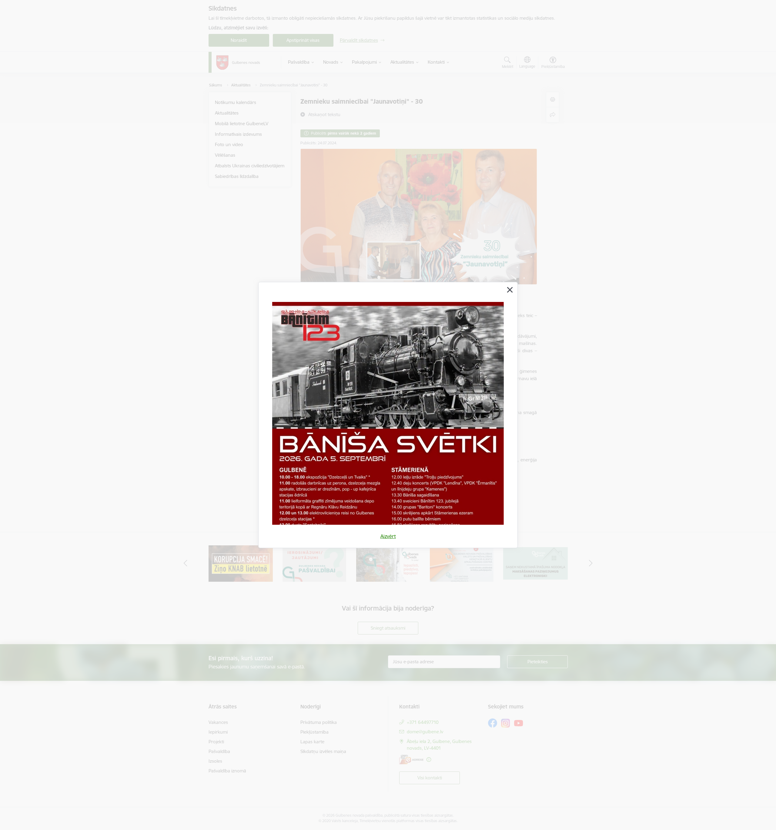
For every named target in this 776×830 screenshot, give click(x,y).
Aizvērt (388, 536)
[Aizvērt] (510, 290)
